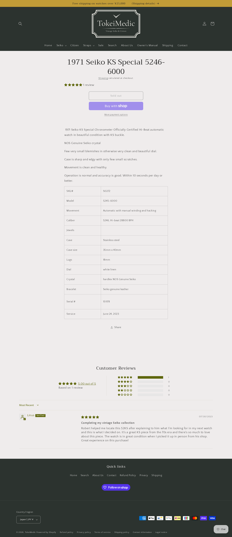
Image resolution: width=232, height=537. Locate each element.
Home (73, 475)
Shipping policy (121, 532)
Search (85, 475)
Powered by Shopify (46, 532)
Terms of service (102, 532)
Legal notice (161, 532)
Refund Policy (128, 475)
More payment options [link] (116, 114)
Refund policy (66, 532)
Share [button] (117, 327)
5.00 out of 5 (87, 383)
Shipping (103, 78)
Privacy (144, 475)
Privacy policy (84, 532)
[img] (90, 417)
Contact (111, 475)
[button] (20, 24)
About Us (97, 475)
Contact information (142, 532)
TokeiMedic (31, 532)
